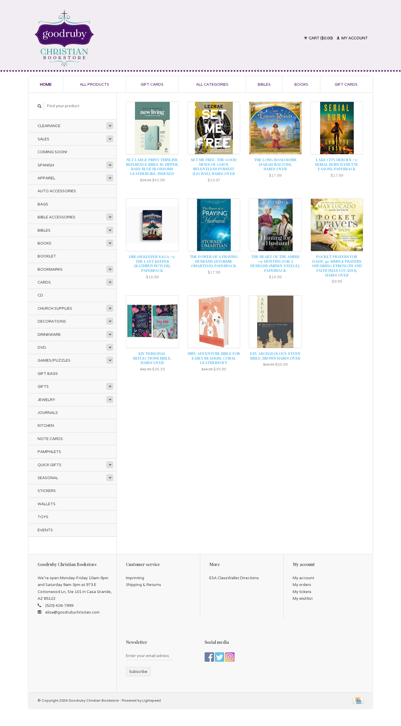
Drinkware (49, 334)
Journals (48, 412)
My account (354, 38)
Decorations (52, 321)
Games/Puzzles (54, 360)
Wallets (46, 503)
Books (301, 84)
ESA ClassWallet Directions (234, 577)
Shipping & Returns (143, 584)
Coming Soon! (52, 151)
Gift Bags (48, 373)
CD (40, 295)
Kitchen (46, 425)
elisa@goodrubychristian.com (72, 612)
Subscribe (138, 671)
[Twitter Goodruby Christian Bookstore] (219, 657)
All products (94, 84)
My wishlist (303, 598)
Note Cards (50, 438)
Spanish (46, 165)
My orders (302, 584)
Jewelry (46, 399)
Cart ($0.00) (321, 38)
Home (46, 84)
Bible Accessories (56, 217)
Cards (44, 282)
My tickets (302, 591)
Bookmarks (50, 269)
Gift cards (152, 84)
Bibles (264, 84)
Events (45, 530)
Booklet (47, 256)
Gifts (43, 386)
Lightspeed (151, 700)
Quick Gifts (49, 464)
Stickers (47, 490)
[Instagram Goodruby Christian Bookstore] (230, 657)
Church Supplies (55, 308)
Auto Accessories (57, 190)
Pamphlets (49, 451)
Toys (43, 516)
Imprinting (135, 577)
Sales (43, 139)
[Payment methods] (358, 700)
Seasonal (48, 477)
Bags (43, 204)
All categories (212, 84)
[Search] (39, 106)
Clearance (49, 125)
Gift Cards (346, 84)
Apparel (46, 178)
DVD (42, 347)
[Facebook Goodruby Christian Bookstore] (209, 657)
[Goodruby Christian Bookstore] (115, 38)
